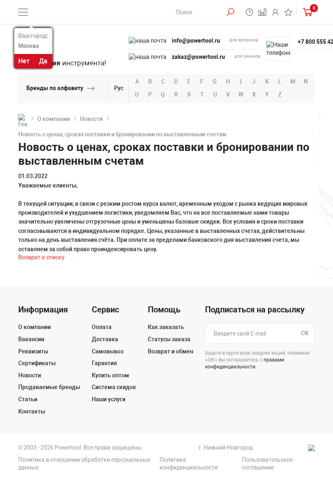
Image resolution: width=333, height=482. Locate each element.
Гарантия (104, 363)
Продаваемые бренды (49, 387)
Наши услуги (108, 399)
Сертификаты (37, 363)
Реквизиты (33, 351)
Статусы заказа (169, 339)
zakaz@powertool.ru (198, 57)
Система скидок (114, 387)
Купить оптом (110, 375)
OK (305, 333)
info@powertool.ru (196, 40)
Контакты (31, 411)
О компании (53, 119)
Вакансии (31, 339)
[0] (306, 12)
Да (43, 61)
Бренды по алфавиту (54, 88)
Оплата (102, 327)
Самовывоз (107, 351)
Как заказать (166, 327)
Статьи (27, 399)
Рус (118, 88)
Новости (91, 119)
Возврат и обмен (170, 351)
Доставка (105, 339)
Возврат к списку (41, 257)
